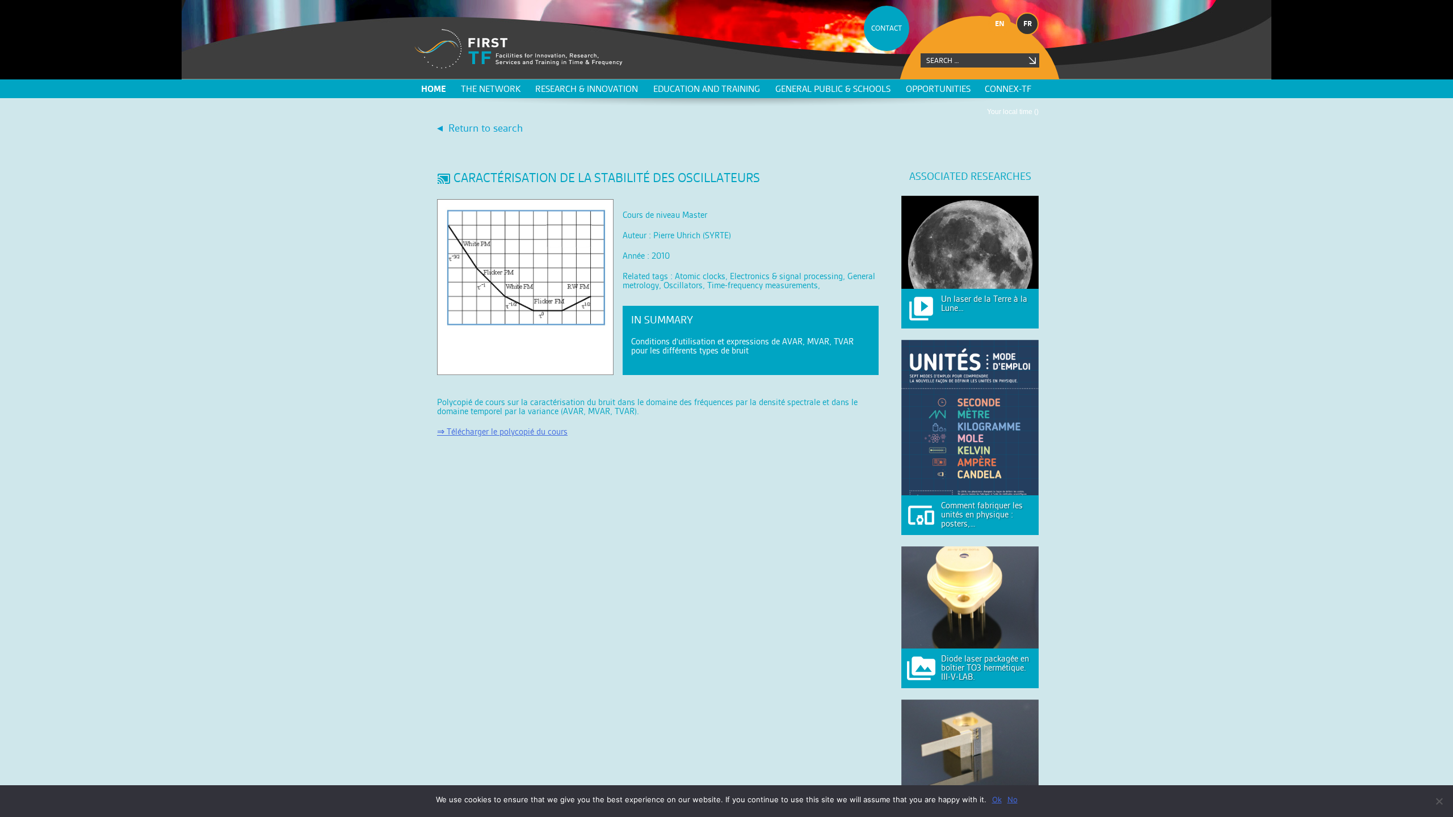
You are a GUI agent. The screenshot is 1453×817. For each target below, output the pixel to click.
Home (433, 88)
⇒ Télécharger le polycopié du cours (502, 431)
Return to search (485, 128)
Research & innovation (586, 88)
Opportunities (938, 88)
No (1012, 799)
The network (490, 88)
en (1000, 23)
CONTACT (886, 28)
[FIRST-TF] (518, 49)
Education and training (706, 88)
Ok (997, 799)
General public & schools (833, 88)
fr (1027, 23)
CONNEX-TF (1008, 88)
